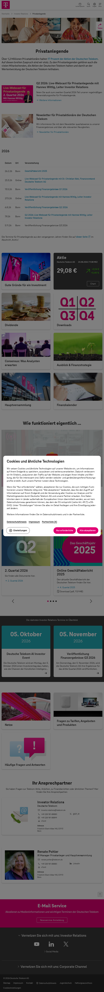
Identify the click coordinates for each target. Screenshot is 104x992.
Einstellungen (20, 530)
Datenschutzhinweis (17, 521)
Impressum (34, 521)
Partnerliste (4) (49, 521)
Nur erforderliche (64, 530)
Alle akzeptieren (88, 530)
